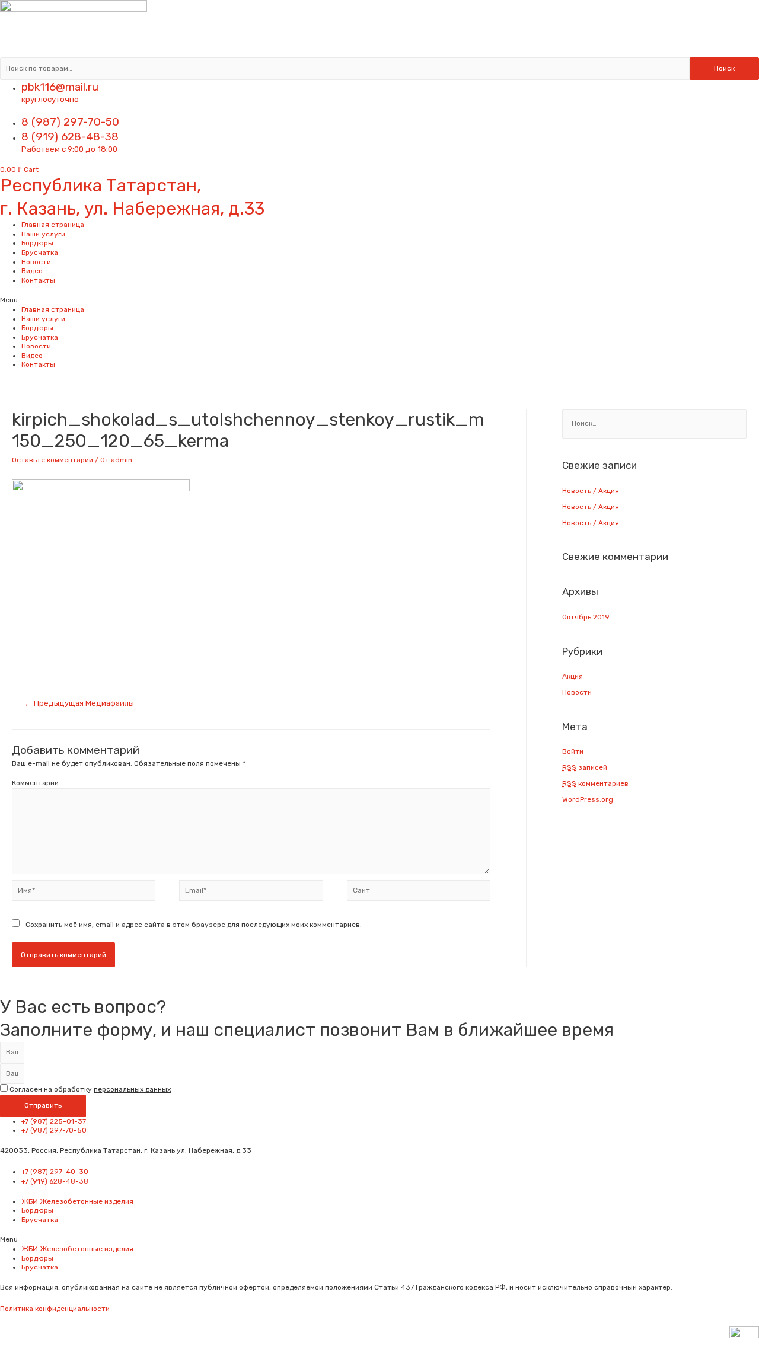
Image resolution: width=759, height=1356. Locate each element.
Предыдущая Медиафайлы (79, 703)
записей (584, 767)
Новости (36, 262)
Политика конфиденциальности (55, 1308)
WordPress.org (587, 799)
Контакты (38, 280)
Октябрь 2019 (586, 617)
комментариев (595, 783)
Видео (32, 271)
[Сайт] (418, 893)
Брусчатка (39, 252)
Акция (572, 676)
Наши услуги (43, 234)
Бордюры (37, 243)
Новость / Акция (590, 491)
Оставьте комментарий (52, 460)
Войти (572, 751)
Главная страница (52, 224)
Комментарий (35, 783)
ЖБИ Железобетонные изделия (77, 1201)
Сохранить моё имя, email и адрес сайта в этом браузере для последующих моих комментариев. (193, 924)
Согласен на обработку (90, 1089)
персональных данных (132, 1089)
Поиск (724, 68)
